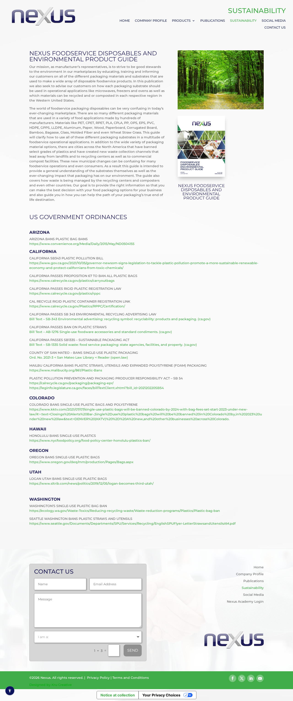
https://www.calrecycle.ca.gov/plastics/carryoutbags (71, 281)
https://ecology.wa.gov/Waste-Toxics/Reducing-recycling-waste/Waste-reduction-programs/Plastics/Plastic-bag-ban (124, 511)
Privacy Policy (98, 678)
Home (124, 21)
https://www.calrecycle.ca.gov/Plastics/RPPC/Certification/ (77, 306)
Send (132, 650)
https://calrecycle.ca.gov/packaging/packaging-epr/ (71, 383)
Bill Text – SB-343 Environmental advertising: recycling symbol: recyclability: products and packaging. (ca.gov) (120, 319)
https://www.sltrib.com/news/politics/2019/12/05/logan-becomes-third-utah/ (91, 483)
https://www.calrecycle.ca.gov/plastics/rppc (64, 293)
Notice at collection (117, 695)
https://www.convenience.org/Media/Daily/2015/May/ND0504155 (81, 244)
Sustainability (243, 21)
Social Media (274, 21)
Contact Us (275, 28)
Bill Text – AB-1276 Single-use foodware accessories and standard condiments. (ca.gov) (100, 332)
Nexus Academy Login (245, 602)
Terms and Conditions (130, 678)
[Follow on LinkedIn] (251, 678)
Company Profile (151, 21)
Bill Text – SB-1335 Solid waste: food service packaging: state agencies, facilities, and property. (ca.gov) (113, 345)
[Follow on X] (241, 678)
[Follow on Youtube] (260, 678)
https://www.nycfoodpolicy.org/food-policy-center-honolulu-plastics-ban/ (89, 440)
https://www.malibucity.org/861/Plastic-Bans (65, 370)
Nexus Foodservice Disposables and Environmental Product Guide (201, 192)
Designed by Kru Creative (50, 685)
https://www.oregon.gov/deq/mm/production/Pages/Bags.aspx (81, 462)
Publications (212, 21)
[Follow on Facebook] (232, 678)
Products (181, 21)
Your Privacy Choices (161, 695)
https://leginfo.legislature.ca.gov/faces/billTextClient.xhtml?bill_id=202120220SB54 (96, 388)
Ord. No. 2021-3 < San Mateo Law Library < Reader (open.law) (78, 357)
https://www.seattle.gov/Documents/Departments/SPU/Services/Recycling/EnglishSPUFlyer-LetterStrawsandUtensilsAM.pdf (132, 523)
